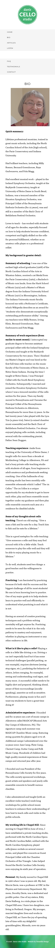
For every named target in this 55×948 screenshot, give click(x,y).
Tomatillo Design (42, 941)
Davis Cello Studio (27, 14)
